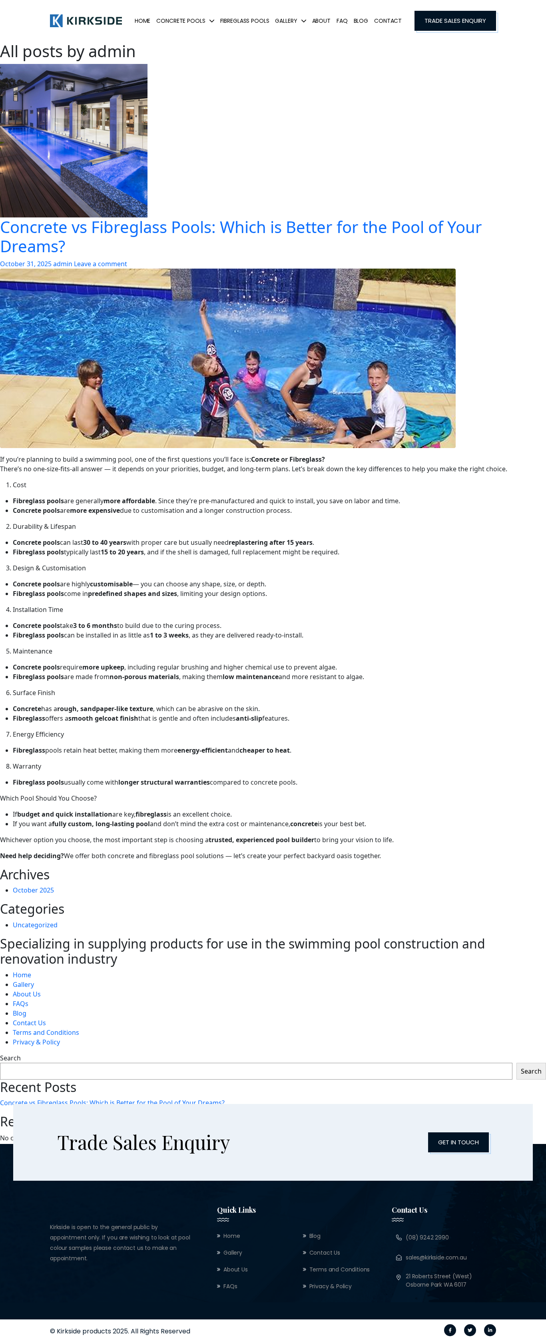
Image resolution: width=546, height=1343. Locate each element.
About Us (27, 994)
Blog (361, 21)
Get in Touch (458, 1142)
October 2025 (33, 890)
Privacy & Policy (36, 1042)
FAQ (342, 21)
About (321, 21)
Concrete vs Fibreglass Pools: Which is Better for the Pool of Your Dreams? (241, 236)
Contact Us (29, 1022)
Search (10, 1058)
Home (142, 21)
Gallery (23, 984)
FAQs (20, 1003)
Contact (388, 21)
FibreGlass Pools (244, 21)
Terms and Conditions (46, 1032)
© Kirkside (65, 1331)
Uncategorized (35, 925)
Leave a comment (100, 263)
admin (62, 263)
